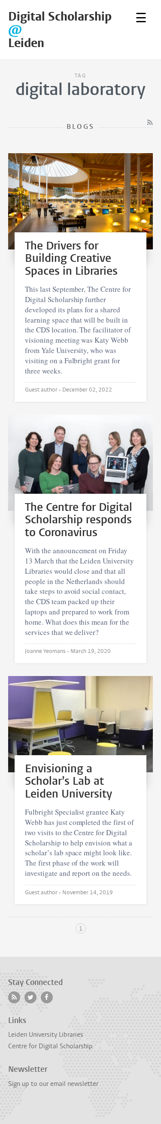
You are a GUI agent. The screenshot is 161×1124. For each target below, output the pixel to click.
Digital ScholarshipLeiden (60, 30)
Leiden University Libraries (45, 1034)
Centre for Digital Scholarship (50, 1046)
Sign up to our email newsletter (53, 1084)
